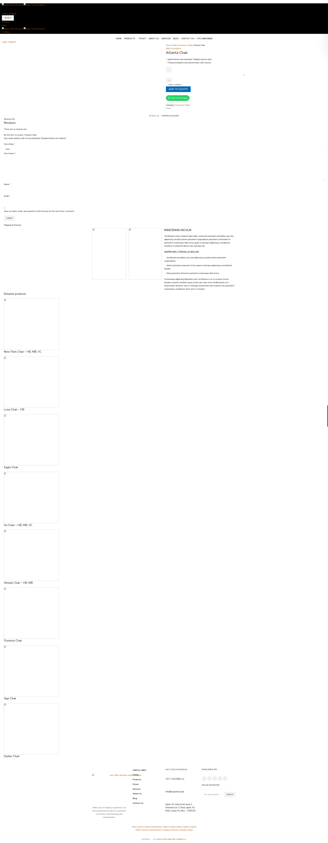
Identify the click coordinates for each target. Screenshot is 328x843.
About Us (137, 793)
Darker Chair (11, 756)
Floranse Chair (13, 641)
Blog (135, 798)
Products (137, 779)
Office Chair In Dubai (141, 827)
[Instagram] (209, 778)
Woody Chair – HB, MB (18, 583)
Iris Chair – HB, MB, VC (18, 525)
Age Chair (10, 698)
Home (169, 45)
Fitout (136, 784)
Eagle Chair (11, 467)
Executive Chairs (185, 45)
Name (7, 184)
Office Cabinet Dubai (186, 827)
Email (7, 196)
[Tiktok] (220, 778)
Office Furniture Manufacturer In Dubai (152, 830)
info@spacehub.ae (174, 791)
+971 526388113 (174, 778)
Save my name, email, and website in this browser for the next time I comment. (39, 211)
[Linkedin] (214, 778)
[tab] (154, 116)
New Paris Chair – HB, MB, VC (23, 352)
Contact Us (138, 803)
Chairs (175, 45)
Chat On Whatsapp (179, 98)
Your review (10, 153)
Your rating (9, 144)
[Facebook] (204, 778)
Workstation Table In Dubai (163, 827)
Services (137, 789)
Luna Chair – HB (14, 409)
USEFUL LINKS (139, 770)
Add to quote (178, 89)
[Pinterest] (225, 778)
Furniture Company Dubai (181, 830)
